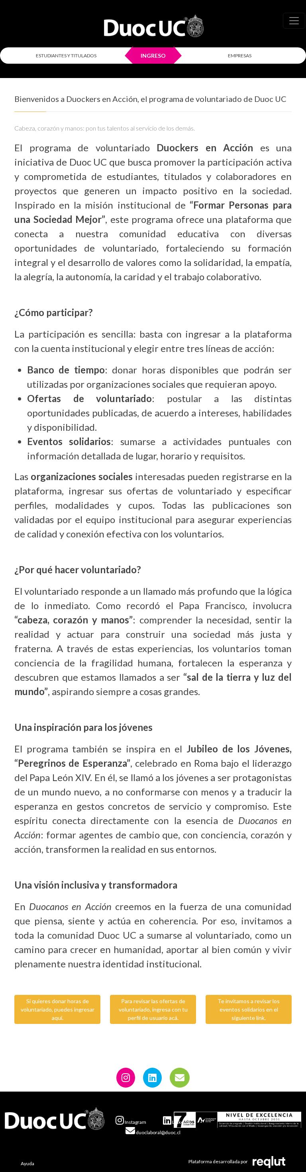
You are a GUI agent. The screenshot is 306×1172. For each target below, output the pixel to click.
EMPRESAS (239, 56)
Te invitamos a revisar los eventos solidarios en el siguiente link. (249, 1009)
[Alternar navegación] (294, 21)
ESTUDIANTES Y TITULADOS (66, 56)
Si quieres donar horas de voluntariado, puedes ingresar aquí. (57, 1009)
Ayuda (27, 1163)
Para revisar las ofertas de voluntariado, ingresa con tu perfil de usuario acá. (153, 1009)
